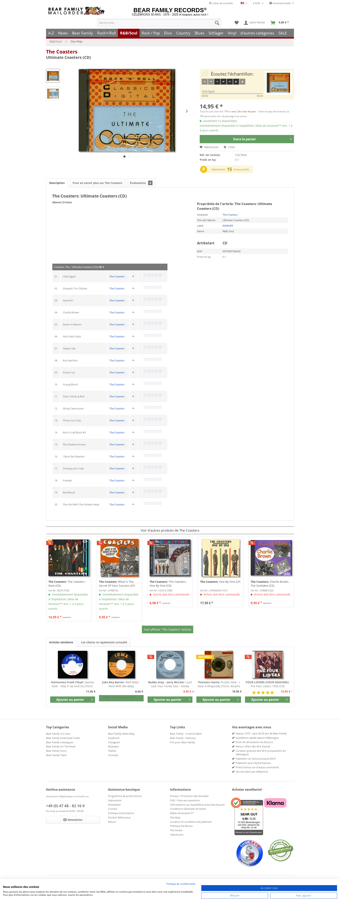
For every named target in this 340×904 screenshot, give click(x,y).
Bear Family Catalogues (59, 742)
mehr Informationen (119, 697)
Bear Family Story (56, 751)
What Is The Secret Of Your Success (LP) (117, 583)
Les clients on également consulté (104, 642)
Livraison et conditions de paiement (191, 822)
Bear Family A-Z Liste (58, 733)
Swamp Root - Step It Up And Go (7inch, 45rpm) (72, 684)
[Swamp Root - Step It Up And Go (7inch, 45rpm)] (72, 664)
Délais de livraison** (182, 813)
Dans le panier (244, 139)
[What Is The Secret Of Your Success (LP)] (119, 558)
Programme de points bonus (125, 796)
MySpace (113, 746)
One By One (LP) (220, 582)
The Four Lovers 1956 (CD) (267, 684)
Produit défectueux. (119, 817)
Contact (112, 809)
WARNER (228, 225)
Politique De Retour (181, 826)
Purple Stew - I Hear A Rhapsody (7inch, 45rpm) (219, 684)
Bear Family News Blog (121, 733)
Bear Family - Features (183, 738)
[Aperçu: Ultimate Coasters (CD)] (53, 76)
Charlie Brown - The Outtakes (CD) (270, 583)
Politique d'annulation (121, 813)
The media (176, 830)
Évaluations (140, 183)
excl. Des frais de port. (244, 111)
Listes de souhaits (222, 3)
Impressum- (115, 800)
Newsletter (114, 804)
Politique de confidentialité (180, 884)
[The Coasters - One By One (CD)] (170, 558)
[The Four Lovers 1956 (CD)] (267, 664)
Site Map (175, 817)
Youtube (113, 755)
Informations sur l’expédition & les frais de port (197, 804)
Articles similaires (61, 642)
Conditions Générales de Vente (188, 809)
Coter (231, 147)
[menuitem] (159, 23)
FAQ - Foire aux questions (185, 800)
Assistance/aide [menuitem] (281, 3)
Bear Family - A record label (185, 733)
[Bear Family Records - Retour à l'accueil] (77, 11)
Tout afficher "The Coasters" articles (167, 629)
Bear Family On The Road (60, 746)
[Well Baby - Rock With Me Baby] (121, 664)
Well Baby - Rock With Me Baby (121, 684)
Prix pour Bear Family (182, 742)
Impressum (176, 834)
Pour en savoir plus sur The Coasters (97, 183)
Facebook (113, 738)
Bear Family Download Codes (63, 738)
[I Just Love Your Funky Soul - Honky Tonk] (170, 664)
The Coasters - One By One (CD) (169, 583)
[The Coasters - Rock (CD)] (69, 558)
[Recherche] (217, 23)
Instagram (114, 742)
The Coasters (61, 51)
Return (112, 822)
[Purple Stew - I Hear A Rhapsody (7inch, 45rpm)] (218, 664)
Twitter (112, 751)
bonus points (241, 169)
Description (57, 183)
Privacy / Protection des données (189, 796)
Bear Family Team (56, 755)
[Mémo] (237, 23)
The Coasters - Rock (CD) (67, 583)
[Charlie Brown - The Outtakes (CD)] (271, 558)
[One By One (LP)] (220, 558)
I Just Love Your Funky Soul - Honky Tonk (170, 684)
